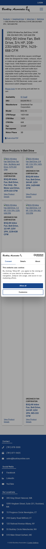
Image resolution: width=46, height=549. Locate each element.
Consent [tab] (8, 261)
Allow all (23, 286)
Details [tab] (23, 261)
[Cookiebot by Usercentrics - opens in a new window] (32, 255)
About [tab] (37, 261)
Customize (23, 292)
